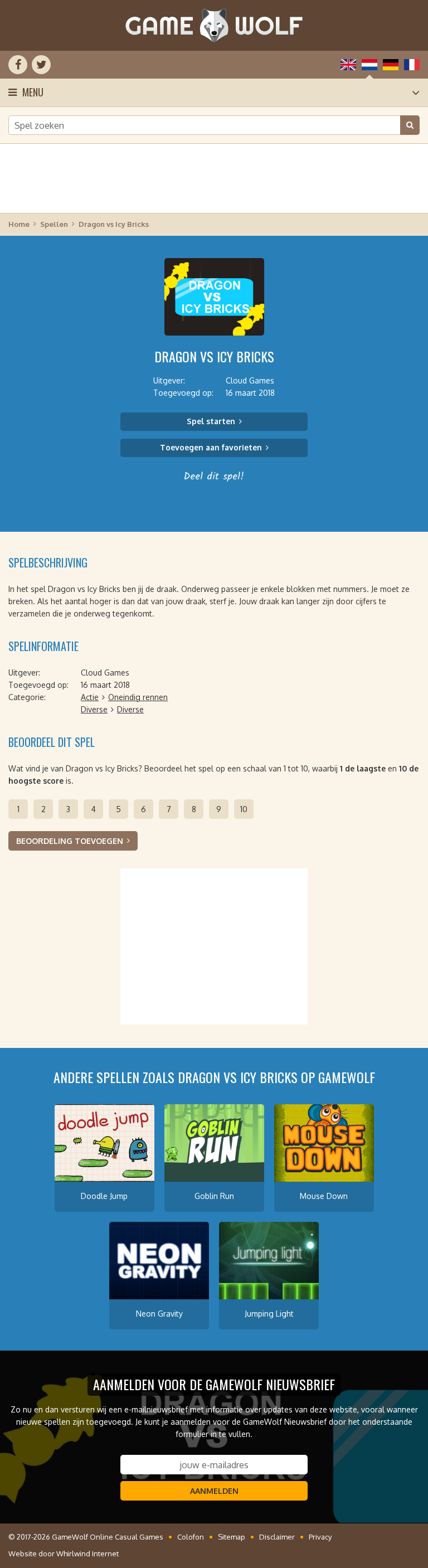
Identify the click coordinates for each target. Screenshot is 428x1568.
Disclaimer (277, 1536)
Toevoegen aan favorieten (211, 447)
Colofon (190, 1536)
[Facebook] (17, 64)
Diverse (94, 709)
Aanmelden (214, 1491)
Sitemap (231, 1536)
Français (412, 64)
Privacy (320, 1536)
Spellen (54, 224)
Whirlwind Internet (87, 1553)
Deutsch (390, 64)
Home (19, 224)
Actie (90, 697)
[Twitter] (41, 64)
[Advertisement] (214, 178)
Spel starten (211, 421)
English (348, 64)
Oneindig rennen (138, 697)
